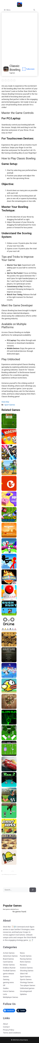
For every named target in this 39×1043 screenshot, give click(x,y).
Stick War (5, 402)
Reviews (23, 965)
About (5, 1024)
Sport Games (9, 405)
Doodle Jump (7, 864)
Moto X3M (5, 474)
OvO (3, 630)
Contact (6, 1027)
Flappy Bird (6, 693)
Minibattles (6, 459)
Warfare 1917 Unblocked (11, 661)
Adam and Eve (7, 537)
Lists (5, 994)
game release (8, 974)
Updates (23, 994)
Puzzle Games (26, 956)
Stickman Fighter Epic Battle (12, 568)
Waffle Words (7, 646)
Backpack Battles (8, 708)
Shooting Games (26, 971)
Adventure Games (10, 956)
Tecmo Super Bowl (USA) (11, 755)
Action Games (8, 953)
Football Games (9, 971)
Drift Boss (5, 833)
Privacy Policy (8, 1030)
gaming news (8, 982)
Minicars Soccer (8, 521)
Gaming (6, 979)
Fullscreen (30, 69)
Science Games (26, 968)
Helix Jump (6, 599)
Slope (4, 724)
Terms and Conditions (12, 1033)
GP (4, 985)
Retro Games (25, 962)
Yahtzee (5, 443)
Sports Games (26, 979)
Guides (6, 988)
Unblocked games (27, 988)
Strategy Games (26, 982)
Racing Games (26, 959)
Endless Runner (9, 968)
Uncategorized (26, 991)
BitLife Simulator (8, 490)
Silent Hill (24, 974)
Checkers (5, 848)
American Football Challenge (12, 802)
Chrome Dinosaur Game (10, 880)
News (22, 953)
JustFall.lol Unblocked (10, 677)
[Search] (32, 889)
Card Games (8, 962)
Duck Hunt (6, 615)
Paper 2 (5, 506)
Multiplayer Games (10, 997)
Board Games (8, 959)
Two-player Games (27, 985)
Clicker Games (9, 965)
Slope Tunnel (7, 739)
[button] (34, 10)
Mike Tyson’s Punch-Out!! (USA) (13, 817)
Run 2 (4, 786)
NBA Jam (5, 584)
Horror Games (8, 991)
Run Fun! (5, 552)
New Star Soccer (8, 428)
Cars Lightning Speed (10, 770)
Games (6, 977)
